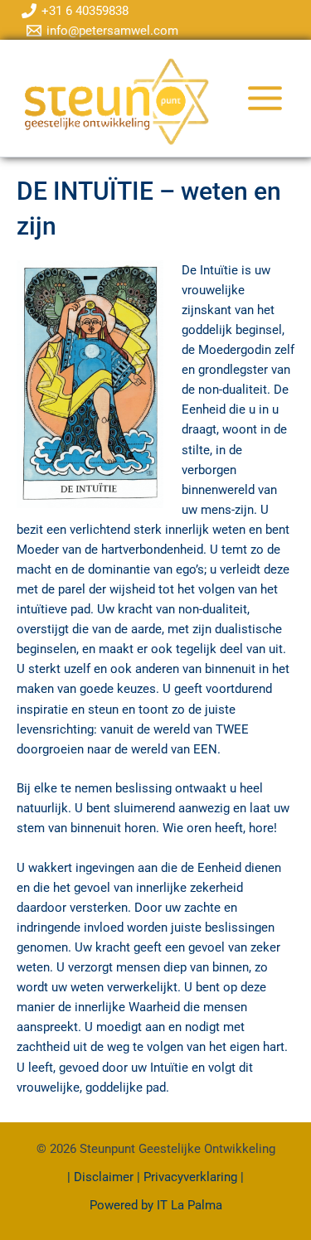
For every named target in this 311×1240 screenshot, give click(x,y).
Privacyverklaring (190, 1177)
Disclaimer (105, 1177)
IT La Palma (189, 1205)
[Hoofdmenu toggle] (265, 98)
